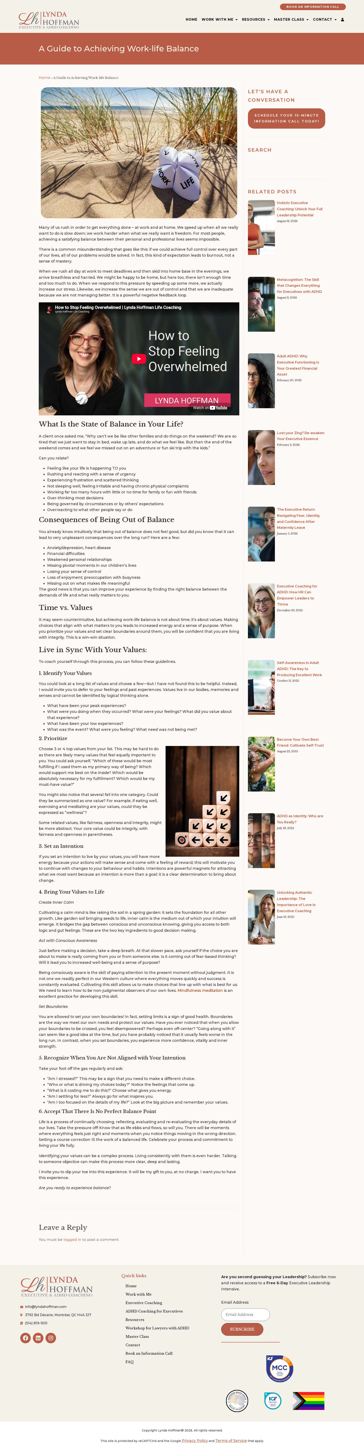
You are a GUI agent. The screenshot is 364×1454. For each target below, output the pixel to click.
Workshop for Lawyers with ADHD (157, 1328)
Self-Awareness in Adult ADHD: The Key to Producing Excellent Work (299, 669)
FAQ (130, 1362)
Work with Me (139, 1294)
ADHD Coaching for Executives (154, 1311)
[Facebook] (25, 1338)
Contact (133, 1345)
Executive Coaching (144, 1303)
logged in (72, 1239)
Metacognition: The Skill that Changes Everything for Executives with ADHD (299, 286)
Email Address (235, 1303)
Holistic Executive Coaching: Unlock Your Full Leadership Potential (300, 209)
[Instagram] (51, 1338)
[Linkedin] (38, 1338)
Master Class (289, 20)
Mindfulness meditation (200, 990)
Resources (135, 1320)
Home (191, 20)
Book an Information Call (149, 1354)
